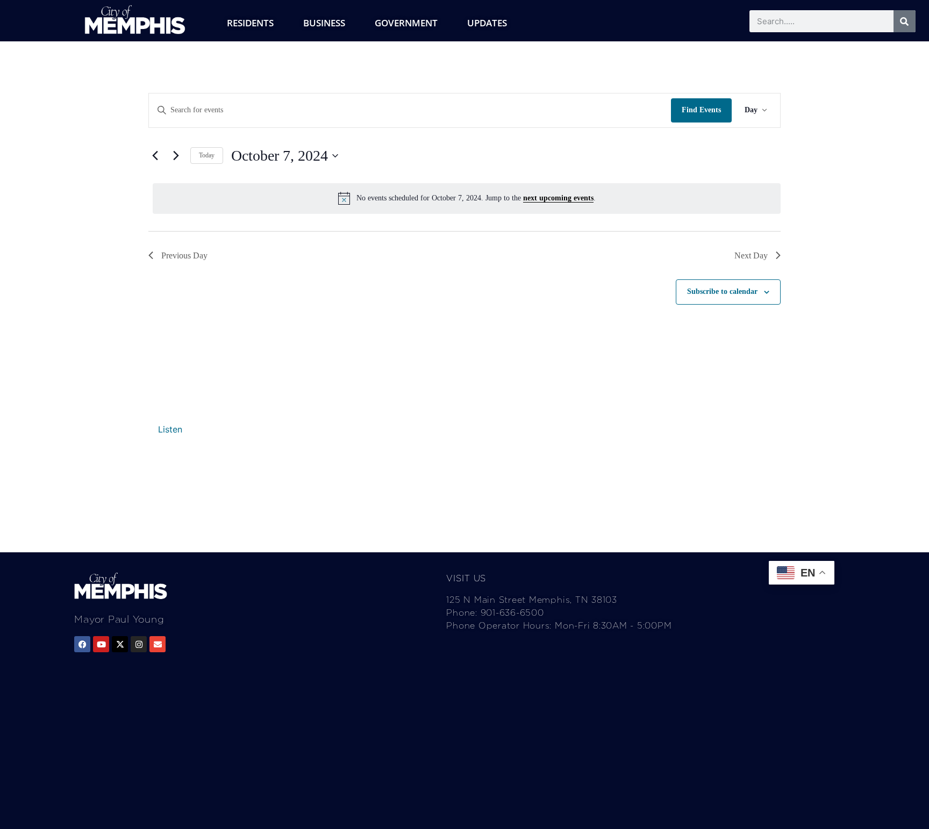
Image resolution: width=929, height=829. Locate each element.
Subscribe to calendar (722, 291)
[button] (170, 429)
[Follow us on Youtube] (101, 644)
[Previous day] (154, 155)
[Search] (905, 21)
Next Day (751, 255)
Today (207, 155)
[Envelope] (157, 644)
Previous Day (184, 255)
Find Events (701, 110)
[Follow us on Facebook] (82, 644)
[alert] (467, 198)
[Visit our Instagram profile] (139, 644)
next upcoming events (558, 198)
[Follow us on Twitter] (120, 644)
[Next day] (175, 155)
